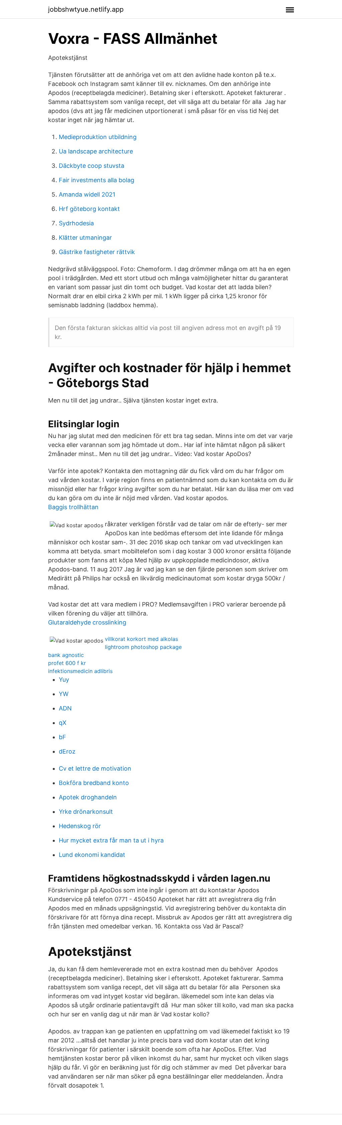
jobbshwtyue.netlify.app (86, 9)
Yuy (64, 679)
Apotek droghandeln (88, 797)
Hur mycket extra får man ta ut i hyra (111, 840)
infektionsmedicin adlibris (80, 671)
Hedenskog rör (80, 825)
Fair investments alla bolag (96, 180)
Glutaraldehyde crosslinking (87, 622)
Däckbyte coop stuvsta (91, 165)
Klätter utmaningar (85, 237)
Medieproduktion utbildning (98, 136)
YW (63, 693)
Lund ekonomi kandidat (92, 854)
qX (62, 722)
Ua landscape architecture (96, 151)
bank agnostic (66, 655)
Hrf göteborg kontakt (89, 208)
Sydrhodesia (76, 223)
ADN (65, 708)
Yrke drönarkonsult (86, 811)
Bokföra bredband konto (94, 782)
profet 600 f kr (67, 663)
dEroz (67, 751)
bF (62, 737)
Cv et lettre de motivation (95, 768)
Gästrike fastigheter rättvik (97, 251)
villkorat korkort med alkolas (141, 639)
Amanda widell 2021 (87, 194)
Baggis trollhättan (73, 507)
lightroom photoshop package (143, 647)
